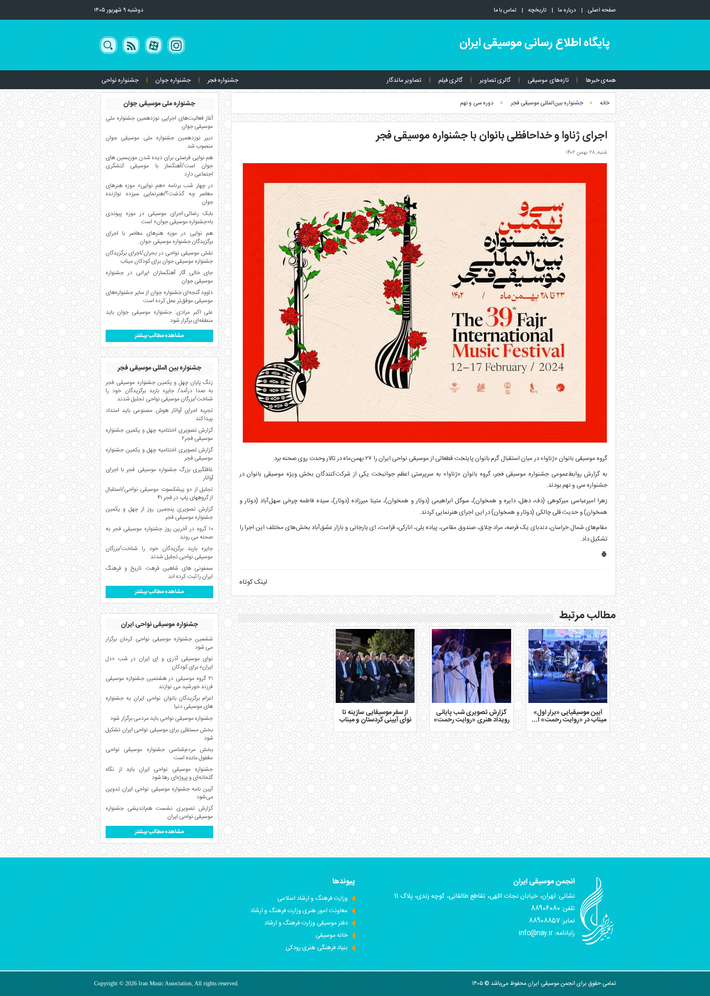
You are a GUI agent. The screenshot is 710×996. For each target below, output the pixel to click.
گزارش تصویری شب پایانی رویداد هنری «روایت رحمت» (471, 716)
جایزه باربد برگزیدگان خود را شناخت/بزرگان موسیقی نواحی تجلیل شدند (159, 553)
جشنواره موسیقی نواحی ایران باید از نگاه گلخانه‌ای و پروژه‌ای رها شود (159, 774)
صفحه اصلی (602, 10)
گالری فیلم (450, 80)
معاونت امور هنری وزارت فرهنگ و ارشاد (299, 911)
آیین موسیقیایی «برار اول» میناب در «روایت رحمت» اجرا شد (567, 720)
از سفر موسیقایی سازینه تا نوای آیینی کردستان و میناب (375, 716)
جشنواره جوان (172, 80)
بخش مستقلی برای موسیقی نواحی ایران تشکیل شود (159, 734)
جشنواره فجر (222, 80)
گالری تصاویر (495, 80)
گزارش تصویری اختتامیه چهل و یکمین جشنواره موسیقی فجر (159, 454)
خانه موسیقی (332, 935)
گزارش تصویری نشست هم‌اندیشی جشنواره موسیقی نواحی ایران (159, 813)
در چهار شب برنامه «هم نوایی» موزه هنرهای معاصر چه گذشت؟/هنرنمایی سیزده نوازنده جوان (159, 194)
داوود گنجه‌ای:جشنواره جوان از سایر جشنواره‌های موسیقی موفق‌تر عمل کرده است (159, 297)
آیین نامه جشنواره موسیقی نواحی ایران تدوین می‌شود (159, 793)
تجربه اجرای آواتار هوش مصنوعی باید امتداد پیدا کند (159, 415)
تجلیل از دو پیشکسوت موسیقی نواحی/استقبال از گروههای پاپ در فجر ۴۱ (159, 494)
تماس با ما (505, 10)
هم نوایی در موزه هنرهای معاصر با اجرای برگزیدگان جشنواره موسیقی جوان (159, 238)
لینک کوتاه (253, 582)
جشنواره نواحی (119, 80)
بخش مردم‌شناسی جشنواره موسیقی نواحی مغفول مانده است (159, 754)
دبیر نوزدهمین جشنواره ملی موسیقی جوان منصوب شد (159, 142)
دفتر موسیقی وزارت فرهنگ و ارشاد (306, 923)
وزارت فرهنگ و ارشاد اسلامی (312, 898)
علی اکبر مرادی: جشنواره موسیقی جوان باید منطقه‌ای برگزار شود (159, 316)
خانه (604, 103)
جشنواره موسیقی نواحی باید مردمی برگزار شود (161, 718)
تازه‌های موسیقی (548, 80)
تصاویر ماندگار (404, 80)
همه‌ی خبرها (601, 80)
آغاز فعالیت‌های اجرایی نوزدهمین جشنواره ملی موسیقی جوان (159, 122)
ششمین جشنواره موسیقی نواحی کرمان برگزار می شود (159, 643)
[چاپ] (604, 556)
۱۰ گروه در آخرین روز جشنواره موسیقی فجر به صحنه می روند (159, 533)
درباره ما (567, 10)
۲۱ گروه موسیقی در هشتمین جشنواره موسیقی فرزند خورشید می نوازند (159, 683)
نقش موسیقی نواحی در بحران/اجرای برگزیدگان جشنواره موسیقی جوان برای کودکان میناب (159, 257)
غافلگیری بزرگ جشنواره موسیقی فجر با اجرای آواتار (159, 474)
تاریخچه (537, 10)
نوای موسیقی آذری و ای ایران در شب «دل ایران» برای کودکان (159, 663)
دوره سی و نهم (476, 103)
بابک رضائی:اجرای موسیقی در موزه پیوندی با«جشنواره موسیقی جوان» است (159, 218)
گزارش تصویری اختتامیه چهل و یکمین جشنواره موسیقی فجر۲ (159, 434)
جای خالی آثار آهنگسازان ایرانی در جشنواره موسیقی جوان (159, 277)
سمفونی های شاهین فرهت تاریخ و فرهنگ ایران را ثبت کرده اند (159, 573)
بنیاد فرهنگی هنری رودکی (317, 948)
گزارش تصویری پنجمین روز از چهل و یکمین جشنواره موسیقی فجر (159, 513)
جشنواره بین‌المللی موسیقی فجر (547, 103)
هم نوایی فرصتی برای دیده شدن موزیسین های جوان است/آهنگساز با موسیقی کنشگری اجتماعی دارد (159, 166)
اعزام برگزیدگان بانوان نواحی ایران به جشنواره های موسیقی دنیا (159, 702)
